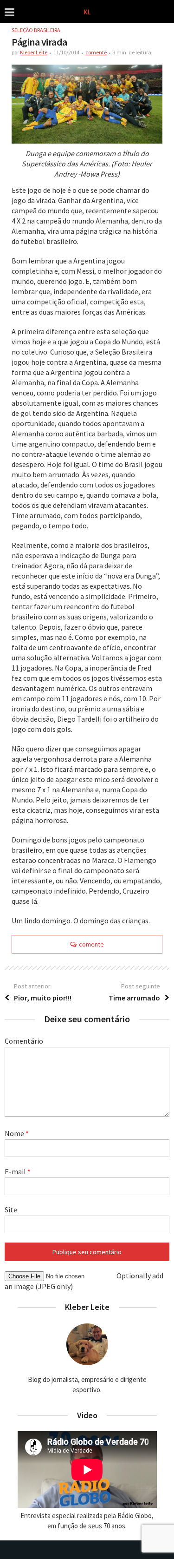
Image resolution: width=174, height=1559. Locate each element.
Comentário (24, 1041)
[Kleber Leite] (87, 11)
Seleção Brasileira (36, 29)
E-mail (18, 1171)
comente (96, 52)
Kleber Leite (33, 52)
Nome (17, 1133)
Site (11, 1209)
